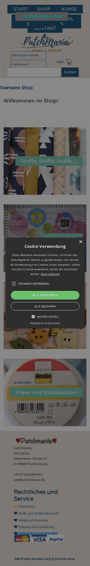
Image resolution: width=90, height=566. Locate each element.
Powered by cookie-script (45, 323)
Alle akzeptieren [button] (45, 295)
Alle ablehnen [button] (45, 306)
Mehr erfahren (50, 274)
